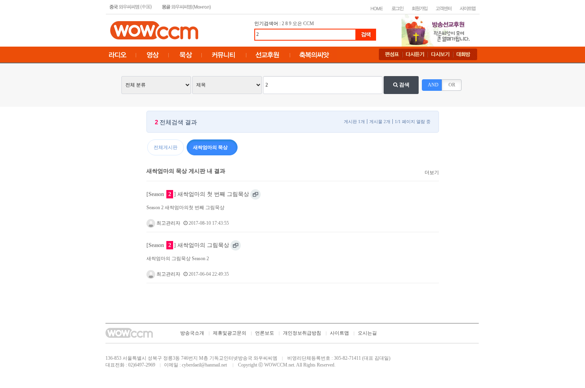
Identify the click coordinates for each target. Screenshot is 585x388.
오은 (297, 23)
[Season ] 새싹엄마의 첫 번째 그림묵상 (197, 194)
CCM (308, 23)
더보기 (432, 172)
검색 (404, 85)
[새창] (255, 194)
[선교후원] (438, 30)
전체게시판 (165, 147)
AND (433, 85)
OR (451, 85)
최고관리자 (167, 223)
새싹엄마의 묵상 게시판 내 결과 (185, 171)
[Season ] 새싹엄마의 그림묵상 (187, 245)
